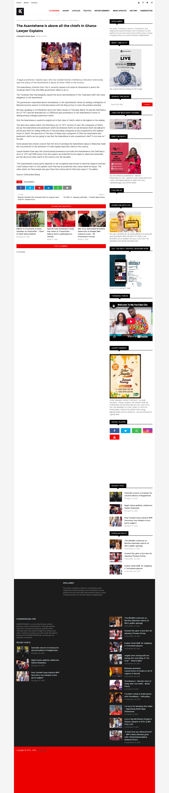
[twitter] (147, 2)
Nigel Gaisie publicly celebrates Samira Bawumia (138, 506)
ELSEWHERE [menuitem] (54, 10)
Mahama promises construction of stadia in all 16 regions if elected (138, 671)
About (26, 2)
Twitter (140, 790)
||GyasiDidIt (41, 750)
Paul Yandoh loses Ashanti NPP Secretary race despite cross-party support (138, 520)
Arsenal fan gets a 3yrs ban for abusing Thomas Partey (138, 554)
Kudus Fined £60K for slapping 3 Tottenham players (138, 567)
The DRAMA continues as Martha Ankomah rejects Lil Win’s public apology (136, 543)
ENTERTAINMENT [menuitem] (102, 10)
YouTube (149, 790)
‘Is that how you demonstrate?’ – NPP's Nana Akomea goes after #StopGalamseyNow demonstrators (138, 736)
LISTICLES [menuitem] (76, 10)
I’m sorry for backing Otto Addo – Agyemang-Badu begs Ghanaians (138, 708)
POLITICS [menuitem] (87, 10)
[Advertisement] (139, 461)
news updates (27, 20)
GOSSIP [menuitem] (66, 10)
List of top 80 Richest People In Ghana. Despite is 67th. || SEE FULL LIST (138, 721)
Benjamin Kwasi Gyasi (26, 36)
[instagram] (151, 2)
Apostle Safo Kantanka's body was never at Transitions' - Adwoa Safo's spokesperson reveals (60, 233)
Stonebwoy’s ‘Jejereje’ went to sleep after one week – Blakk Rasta (137, 683)
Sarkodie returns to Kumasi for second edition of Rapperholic (138, 494)
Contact (34, 2)
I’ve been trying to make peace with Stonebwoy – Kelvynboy (137, 695)
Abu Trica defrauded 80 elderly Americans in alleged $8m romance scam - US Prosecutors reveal (91, 233)
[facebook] (143, 2)
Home (18, 2)
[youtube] (138, 2)
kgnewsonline (54, 755)
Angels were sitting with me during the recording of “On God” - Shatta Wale (136, 658)
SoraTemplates (31, 755)
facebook (112, 790)
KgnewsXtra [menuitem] (146, 10)
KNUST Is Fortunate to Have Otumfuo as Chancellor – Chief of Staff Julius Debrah (30, 231)
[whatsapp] (137, 430)
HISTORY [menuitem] (133, 10)
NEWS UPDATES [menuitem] (120, 10)
